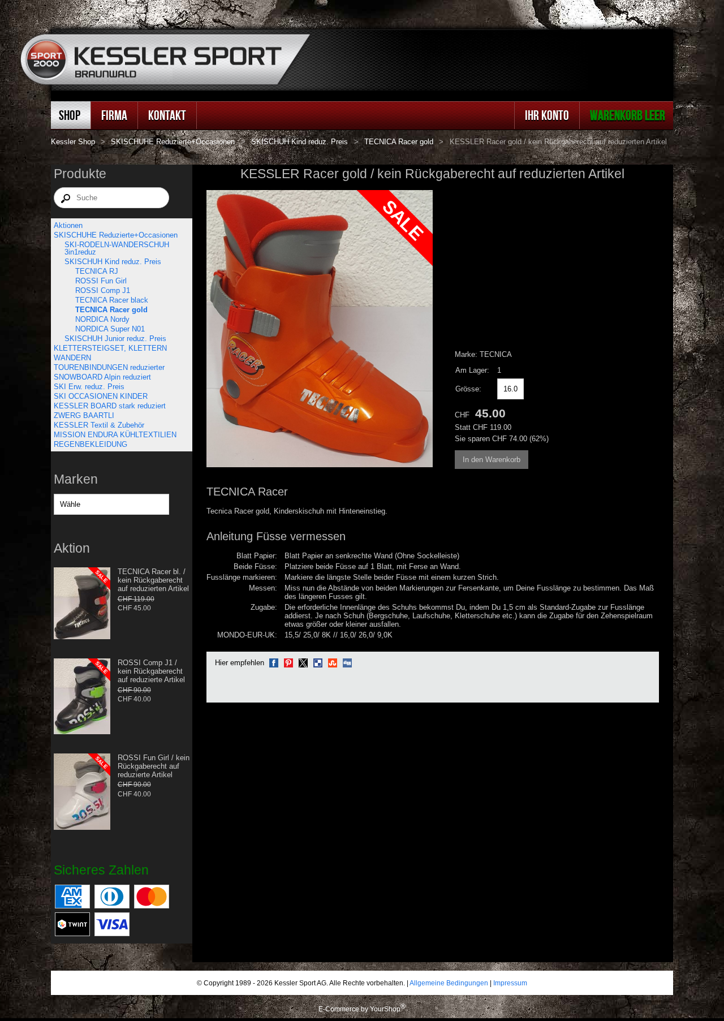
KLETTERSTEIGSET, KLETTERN (110, 348)
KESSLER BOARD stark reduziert (110, 406)
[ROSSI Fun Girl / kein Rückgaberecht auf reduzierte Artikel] (82, 792)
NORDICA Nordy (102, 319)
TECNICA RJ (96, 271)
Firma (114, 115)
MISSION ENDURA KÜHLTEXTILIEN (115, 434)
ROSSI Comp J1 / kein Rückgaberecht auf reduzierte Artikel (151, 671)
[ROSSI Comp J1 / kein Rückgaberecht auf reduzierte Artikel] (82, 697)
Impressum (510, 982)
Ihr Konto (547, 115)
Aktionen (68, 225)
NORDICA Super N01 (110, 329)
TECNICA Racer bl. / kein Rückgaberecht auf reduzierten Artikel (153, 580)
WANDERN (72, 357)
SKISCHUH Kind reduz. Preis (299, 141)
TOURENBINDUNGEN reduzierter (109, 367)
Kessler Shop (73, 141)
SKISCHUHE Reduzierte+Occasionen (173, 141)
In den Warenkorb (491, 459)
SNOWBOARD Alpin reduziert (102, 377)
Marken (76, 479)
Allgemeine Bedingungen (449, 982)
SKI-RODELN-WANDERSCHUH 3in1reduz (116, 248)
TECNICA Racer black (111, 300)
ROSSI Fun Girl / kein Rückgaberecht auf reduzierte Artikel (153, 766)
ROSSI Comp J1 (102, 290)
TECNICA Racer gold (398, 141)
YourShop (385, 1009)
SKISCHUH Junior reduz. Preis (115, 338)
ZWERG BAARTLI (84, 415)
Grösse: (468, 389)
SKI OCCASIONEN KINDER (101, 396)
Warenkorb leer (627, 115)
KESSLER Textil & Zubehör (99, 425)
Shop (69, 115)
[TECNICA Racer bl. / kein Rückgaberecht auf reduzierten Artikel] (82, 604)
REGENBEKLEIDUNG (90, 444)
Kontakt (167, 115)
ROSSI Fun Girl (101, 281)
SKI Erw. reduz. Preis (89, 386)
